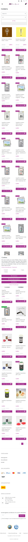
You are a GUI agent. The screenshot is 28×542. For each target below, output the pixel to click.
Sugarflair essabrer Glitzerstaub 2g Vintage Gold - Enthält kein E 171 (7, 209)
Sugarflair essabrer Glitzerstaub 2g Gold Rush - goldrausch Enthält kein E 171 (6, 97)
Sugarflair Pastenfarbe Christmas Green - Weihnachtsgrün (21, 347)
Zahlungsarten (4, 457)
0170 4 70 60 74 (8, 498)
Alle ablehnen (14, 282)
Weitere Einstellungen (14, 284)
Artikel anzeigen (7, 50)
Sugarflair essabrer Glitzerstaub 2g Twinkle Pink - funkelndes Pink (21, 179)
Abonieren (22, 515)
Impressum (25, 533)
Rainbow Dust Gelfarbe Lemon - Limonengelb (21, 39)
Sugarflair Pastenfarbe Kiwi (7, 401)
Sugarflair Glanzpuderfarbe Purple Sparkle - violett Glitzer (7, 292)
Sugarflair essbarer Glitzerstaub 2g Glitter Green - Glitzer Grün (6, 237)
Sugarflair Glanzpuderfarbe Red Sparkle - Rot (20, 292)
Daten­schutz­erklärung (6, 267)
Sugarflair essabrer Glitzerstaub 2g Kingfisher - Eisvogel (20, 96)
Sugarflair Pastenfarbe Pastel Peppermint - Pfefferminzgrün (7, 429)
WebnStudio (16, 539)
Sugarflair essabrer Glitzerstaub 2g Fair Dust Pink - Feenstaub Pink (20, 69)
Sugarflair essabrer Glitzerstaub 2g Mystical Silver (20, 124)
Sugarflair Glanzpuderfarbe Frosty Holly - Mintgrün (21, 237)
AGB (20, 533)
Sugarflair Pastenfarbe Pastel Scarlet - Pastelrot (21, 429)
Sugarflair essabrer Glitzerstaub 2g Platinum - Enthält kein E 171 (7, 152)
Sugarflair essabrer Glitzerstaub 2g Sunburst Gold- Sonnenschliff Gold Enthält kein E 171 (6, 181)
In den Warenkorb (20, 50)
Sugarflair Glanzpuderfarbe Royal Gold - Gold (7, 320)
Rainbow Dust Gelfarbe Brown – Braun (7, 39)
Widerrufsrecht (3, 533)
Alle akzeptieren (14, 275)
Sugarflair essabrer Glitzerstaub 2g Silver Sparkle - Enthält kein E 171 (21, 152)
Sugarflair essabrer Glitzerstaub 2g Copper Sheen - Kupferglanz (7, 68)
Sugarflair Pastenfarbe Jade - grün (21, 373)
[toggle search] (24, 1)
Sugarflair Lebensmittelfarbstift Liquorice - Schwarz (20, 320)
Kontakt (2, 462)
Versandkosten (4, 460)
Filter (14, 20)
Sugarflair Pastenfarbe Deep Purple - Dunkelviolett (7, 374)
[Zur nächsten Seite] (26, 444)
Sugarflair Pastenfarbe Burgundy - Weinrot (7, 346)
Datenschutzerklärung (12, 533)
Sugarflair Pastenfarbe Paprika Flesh (21, 401)
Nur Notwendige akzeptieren (14, 279)
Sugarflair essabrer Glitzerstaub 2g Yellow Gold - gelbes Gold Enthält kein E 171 (20, 209)
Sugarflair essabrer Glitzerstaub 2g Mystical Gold (6, 124)
